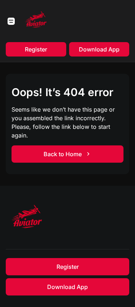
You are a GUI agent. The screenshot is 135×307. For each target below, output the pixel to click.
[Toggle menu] (11, 21)
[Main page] (36, 21)
